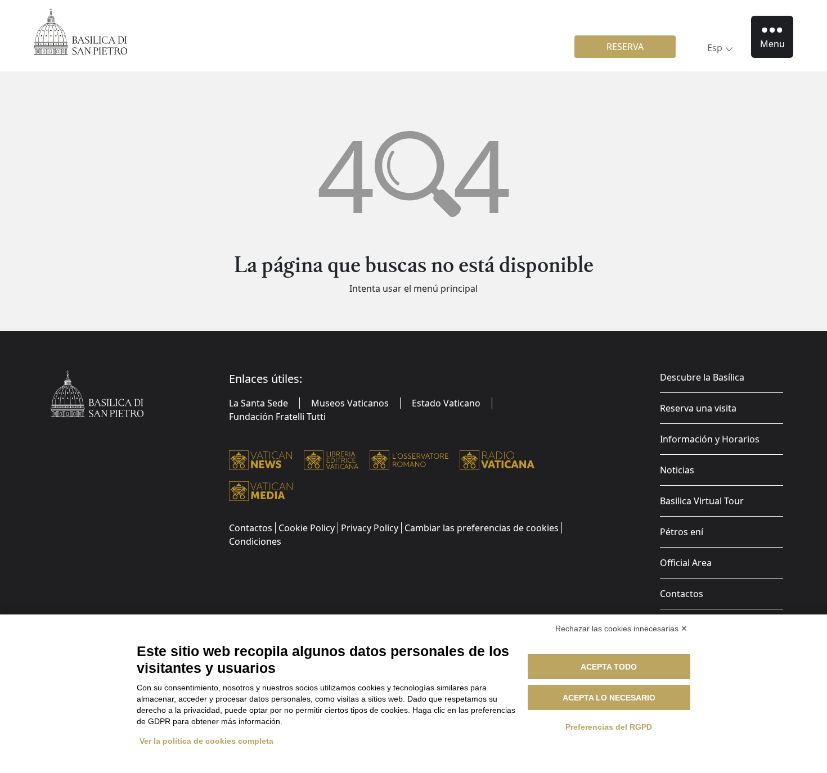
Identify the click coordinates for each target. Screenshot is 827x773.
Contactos (681, 593)
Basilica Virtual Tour (702, 501)
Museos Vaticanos (350, 403)
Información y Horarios (709, 439)
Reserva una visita (698, 408)
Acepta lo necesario (609, 697)
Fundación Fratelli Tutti (277, 416)
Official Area (686, 563)
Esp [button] (714, 48)
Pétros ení (681, 532)
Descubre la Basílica (702, 377)
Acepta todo (609, 666)
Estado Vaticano (446, 403)
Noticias (677, 470)
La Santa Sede (258, 403)
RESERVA (625, 46)
